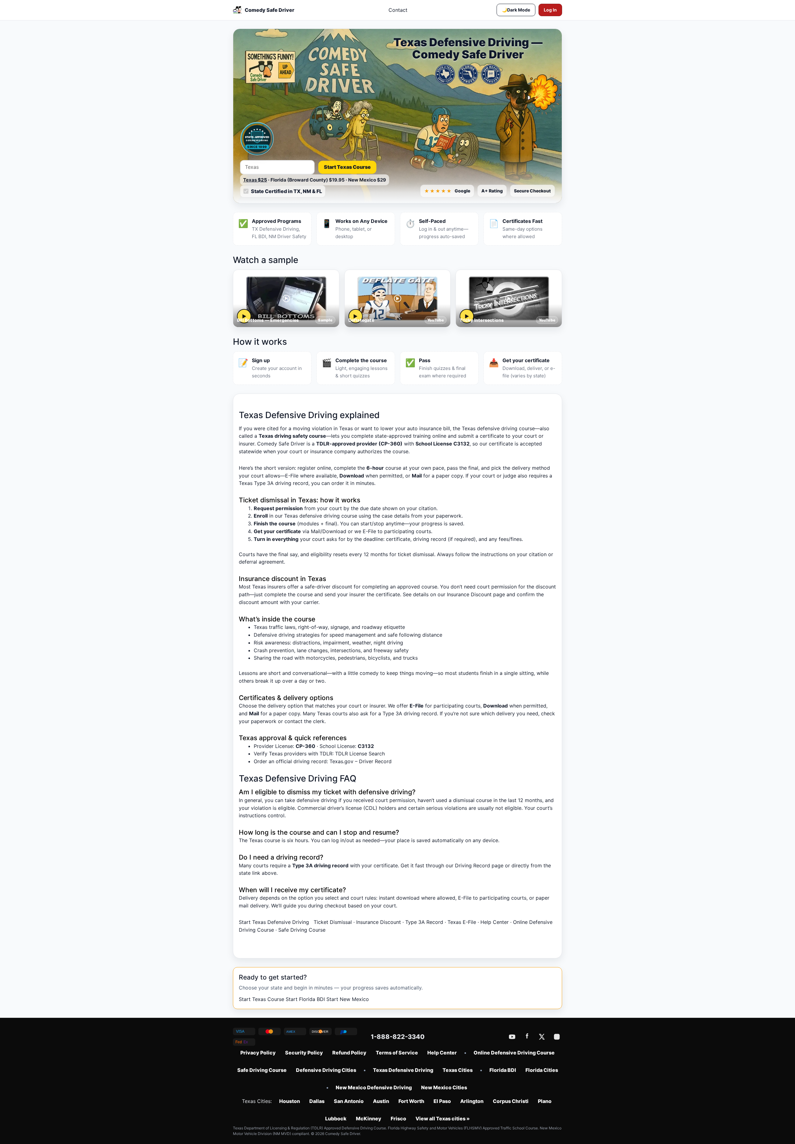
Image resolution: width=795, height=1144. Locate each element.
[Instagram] (557, 1037)
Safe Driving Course (301, 930)
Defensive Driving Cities (326, 1070)
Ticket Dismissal (333, 922)
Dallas (317, 1101)
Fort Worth (411, 1101)
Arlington (472, 1101)
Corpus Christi (511, 1101)
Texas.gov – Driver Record (360, 761)
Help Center (494, 922)
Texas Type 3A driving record (273, 483)
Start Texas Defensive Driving (274, 922)
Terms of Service (397, 1052)
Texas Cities (458, 1070)
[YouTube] (512, 1037)
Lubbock (336, 1118)
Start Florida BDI (305, 999)
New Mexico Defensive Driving (374, 1087)
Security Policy (304, 1052)
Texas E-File (461, 922)
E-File (291, 476)
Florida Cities (541, 1070)
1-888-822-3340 (398, 1036)
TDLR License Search (360, 753)
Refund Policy (349, 1052)
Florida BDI (502, 1070)
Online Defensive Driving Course (514, 1052)
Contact (397, 10)
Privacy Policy (258, 1052)
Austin (381, 1101)
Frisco (398, 1118)
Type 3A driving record (410, 713)
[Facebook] (527, 1037)
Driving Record (472, 865)
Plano (545, 1101)
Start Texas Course (347, 167)
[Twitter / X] (542, 1037)
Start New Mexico (347, 999)
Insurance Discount (469, 594)
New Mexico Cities (444, 1087)
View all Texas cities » (443, 1118)
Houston (289, 1101)
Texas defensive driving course (320, 516)
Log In (550, 9)
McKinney (368, 1118)
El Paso (442, 1101)
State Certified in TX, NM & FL (286, 191)
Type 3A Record (424, 922)
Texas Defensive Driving (403, 1070)
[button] (516, 10)
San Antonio (349, 1101)
